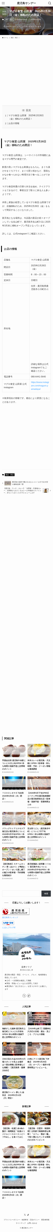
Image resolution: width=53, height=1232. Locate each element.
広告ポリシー (35, 1220)
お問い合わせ (32, 1223)
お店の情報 (13, 123)
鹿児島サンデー (26, 3)
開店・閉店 (9, 19)
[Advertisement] (26, 70)
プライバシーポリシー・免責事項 (16, 1220)
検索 (46, 893)
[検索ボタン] (49, 3)
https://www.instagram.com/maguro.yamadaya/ (40, 385)
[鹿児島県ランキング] (15, 914)
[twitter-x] (24, 995)
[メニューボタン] (3, 3)
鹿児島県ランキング (10, 917)
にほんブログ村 (8, 927)
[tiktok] (29, 995)
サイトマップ (21, 1223)
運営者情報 (45, 1220)
